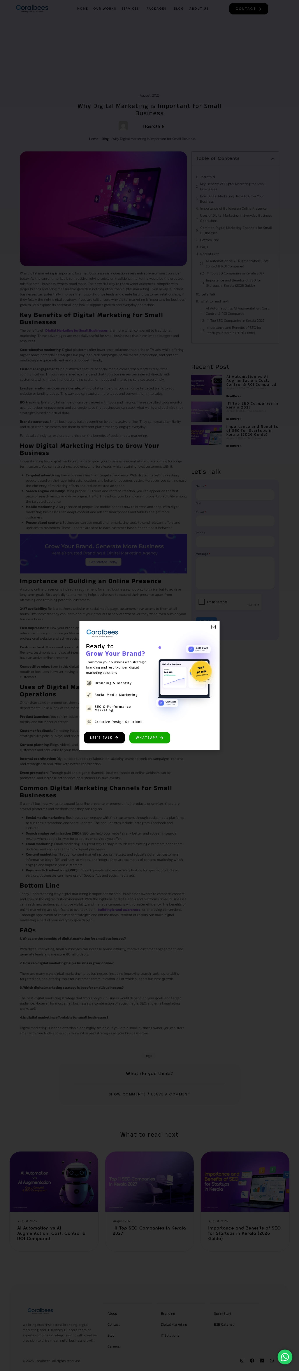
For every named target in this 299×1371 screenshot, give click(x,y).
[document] (149, 685)
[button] (213, 627)
